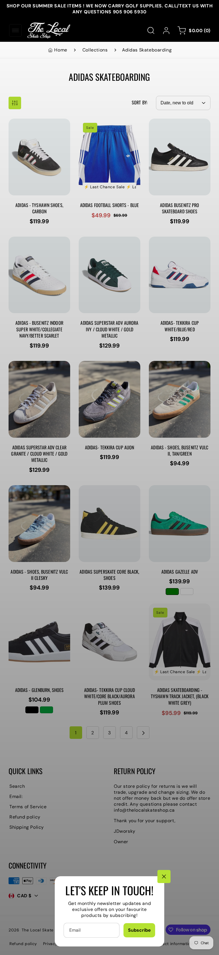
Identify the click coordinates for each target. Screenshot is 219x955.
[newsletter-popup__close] (164, 876)
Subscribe (139, 930)
